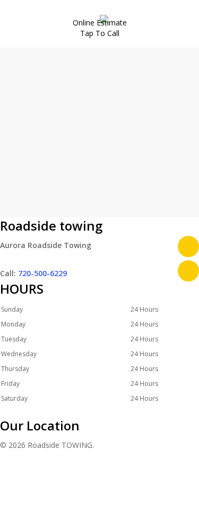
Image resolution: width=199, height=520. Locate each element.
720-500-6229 (42, 273)
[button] (99, 513)
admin (80, 229)
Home (67, 136)
